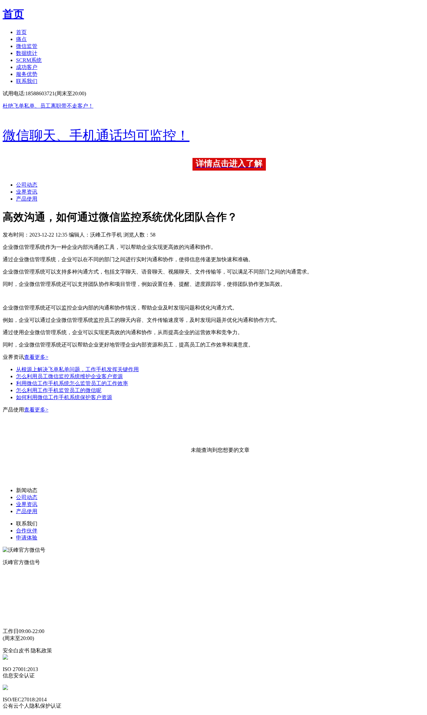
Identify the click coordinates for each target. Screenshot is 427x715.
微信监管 (26, 46)
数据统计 (26, 53)
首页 (21, 32)
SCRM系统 (29, 60)
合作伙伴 (26, 530)
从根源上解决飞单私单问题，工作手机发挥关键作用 (77, 369)
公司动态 (26, 185)
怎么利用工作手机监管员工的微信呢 (58, 390)
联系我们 (26, 81)
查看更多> (36, 357)
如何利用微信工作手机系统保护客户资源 (64, 397)
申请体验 (26, 537)
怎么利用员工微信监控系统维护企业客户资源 (69, 376)
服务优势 (26, 74)
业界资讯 (26, 192)
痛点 (21, 39)
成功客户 (26, 67)
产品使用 (26, 199)
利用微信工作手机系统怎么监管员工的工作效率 (72, 383)
